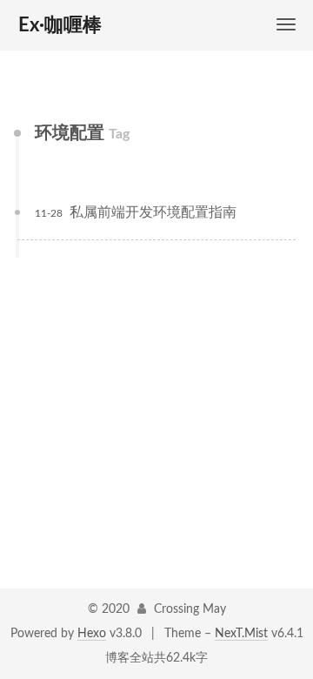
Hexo (91, 634)
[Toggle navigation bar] (286, 24)
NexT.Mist (241, 634)
